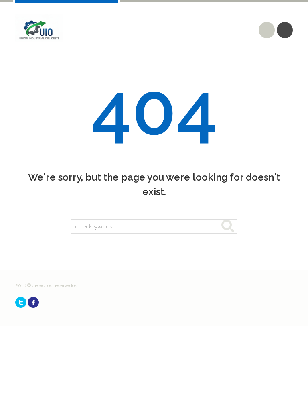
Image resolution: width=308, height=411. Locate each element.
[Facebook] (33, 302)
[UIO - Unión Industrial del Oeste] (39, 28)
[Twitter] (20, 302)
